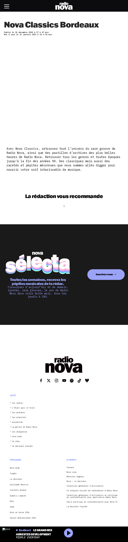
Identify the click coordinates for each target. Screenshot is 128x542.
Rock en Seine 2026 (19, 512)
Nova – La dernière (76, 481)
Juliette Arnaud (18, 490)
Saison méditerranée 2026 (23, 518)
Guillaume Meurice (19, 484)
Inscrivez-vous (104, 274)
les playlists (19, 417)
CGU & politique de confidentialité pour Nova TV (92, 502)
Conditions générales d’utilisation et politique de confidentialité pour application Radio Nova (92, 496)
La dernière (16, 479)
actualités (17, 422)
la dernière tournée (22, 446)
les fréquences (19, 432)
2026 (12, 507)
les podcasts (18, 412)
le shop (16, 441)
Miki (12, 501)
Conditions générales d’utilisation (84, 486)
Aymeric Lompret (18, 496)
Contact (70, 467)
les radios (17, 403)
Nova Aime (15, 468)
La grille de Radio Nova (24, 427)
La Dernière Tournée (76, 507)
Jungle (13, 473)
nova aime (17, 436)
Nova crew (71, 472)
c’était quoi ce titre (23, 408)
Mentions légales (75, 477)
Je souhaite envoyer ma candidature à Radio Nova (92, 491)
